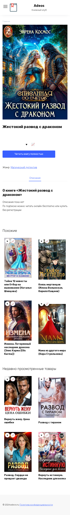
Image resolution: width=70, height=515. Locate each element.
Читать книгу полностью (29, 154)
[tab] (35, 178)
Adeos (39, 6)
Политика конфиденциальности (36, 504)
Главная (6, 21)
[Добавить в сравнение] (33, 144)
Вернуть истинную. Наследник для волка (52, 477)
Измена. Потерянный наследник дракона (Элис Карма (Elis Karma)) (17, 348)
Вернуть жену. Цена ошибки (17, 421)
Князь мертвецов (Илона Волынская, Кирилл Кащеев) (50, 288)
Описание (35, 178)
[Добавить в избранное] (26, 144)
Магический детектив (24, 167)
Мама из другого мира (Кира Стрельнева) (52, 352)
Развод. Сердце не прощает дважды (16, 477)
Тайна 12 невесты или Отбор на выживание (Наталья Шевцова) (17, 286)
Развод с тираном (49, 422)
